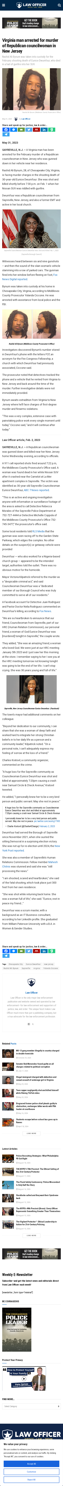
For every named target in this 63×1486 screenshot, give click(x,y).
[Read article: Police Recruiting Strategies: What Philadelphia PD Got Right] (8, 1159)
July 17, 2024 (23, 1071)
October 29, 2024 (24, 1058)
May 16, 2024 (23, 1113)
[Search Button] (59, 5)
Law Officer (25, 119)
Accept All (31, 1464)
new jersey (48, 964)
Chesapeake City (16, 964)
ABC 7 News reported (36, 490)
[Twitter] (28, 130)
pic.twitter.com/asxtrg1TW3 (47, 821)
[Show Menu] (3, 5)
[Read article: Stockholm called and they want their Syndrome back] (8, 1198)
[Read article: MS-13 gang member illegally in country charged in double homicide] (8, 1053)
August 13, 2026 (24, 1202)
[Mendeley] (36, 130)
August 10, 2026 (24, 1229)
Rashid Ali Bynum (11, 968)
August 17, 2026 (24, 1176)
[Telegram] (6, 134)
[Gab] (51, 130)
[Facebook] (6, 130)
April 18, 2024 (23, 1126)
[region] (31, 1462)
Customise (31, 1472)
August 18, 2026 (24, 1163)
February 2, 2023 (47, 826)
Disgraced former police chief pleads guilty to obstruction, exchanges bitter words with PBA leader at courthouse (36, 1106)
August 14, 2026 (24, 1189)
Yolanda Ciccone (51, 968)
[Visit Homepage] (31, 5)
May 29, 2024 (23, 1084)
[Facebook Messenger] (13, 130)
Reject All (31, 1480)
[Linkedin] (44, 130)
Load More (31, 1133)
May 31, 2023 (7, 119)
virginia (37, 968)
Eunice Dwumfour (33, 964)
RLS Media (38, 531)
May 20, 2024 (23, 1097)
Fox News (45, 611)
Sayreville (26, 968)
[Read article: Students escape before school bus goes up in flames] (8, 1122)
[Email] (21, 130)
